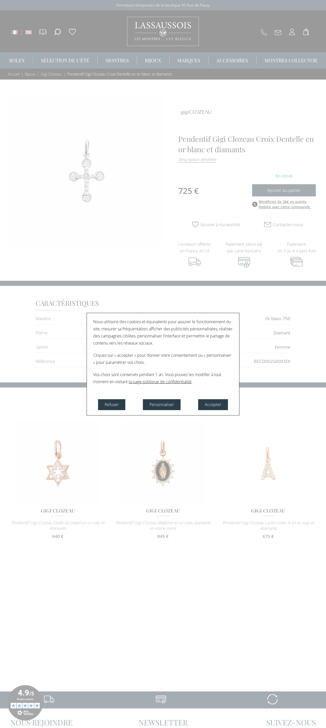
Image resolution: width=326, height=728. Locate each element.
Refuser (112, 404)
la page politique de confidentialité (160, 381)
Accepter (213, 404)
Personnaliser (162, 404)
